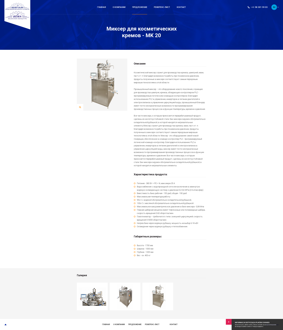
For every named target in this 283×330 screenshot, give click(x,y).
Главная (101, 7)
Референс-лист (162, 7)
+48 (259, 7)
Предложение (139, 7)
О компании (119, 7)
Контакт (181, 7)
